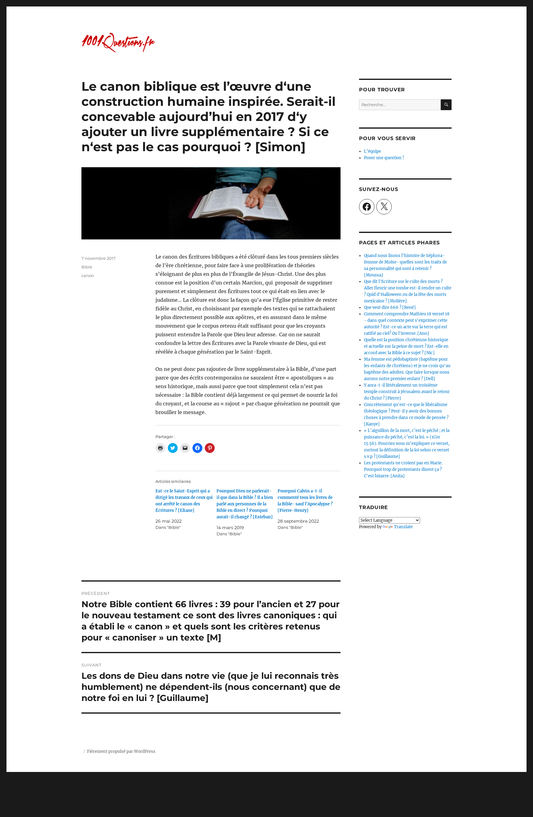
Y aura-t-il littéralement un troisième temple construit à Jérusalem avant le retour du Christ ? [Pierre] (407, 392)
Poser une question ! (384, 157)
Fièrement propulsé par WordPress (121, 751)
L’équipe (372, 151)
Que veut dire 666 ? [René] (390, 307)
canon (87, 275)
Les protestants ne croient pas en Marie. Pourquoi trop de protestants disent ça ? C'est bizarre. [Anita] (403, 469)
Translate (403, 526)
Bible (86, 266)
